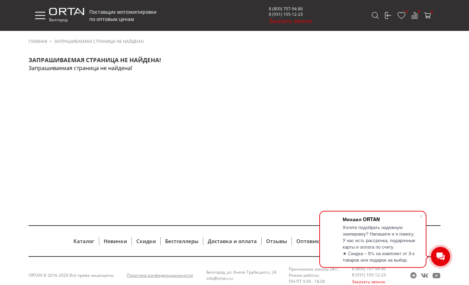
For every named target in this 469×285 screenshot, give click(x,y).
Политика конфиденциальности (160, 275)
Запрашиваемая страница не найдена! (99, 41)
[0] (401, 15)
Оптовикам (311, 241)
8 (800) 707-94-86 (286, 9)
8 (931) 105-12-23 (286, 14)
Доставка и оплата (232, 241)
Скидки (146, 241)
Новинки (115, 241)
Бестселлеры (181, 241)
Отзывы (276, 241)
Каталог (83, 241)
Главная (37, 41)
